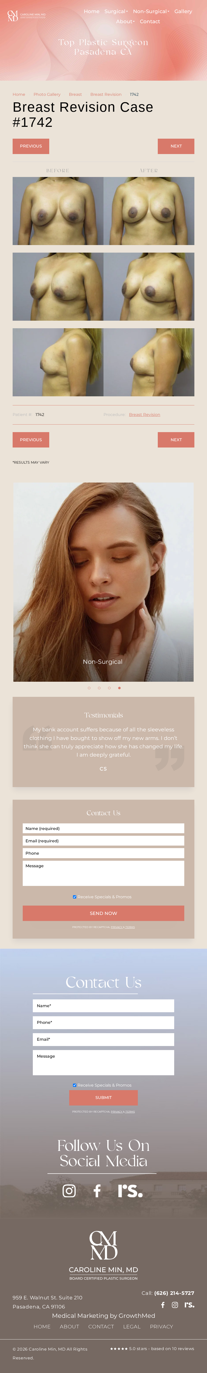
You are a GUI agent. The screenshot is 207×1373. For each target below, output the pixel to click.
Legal (132, 1326)
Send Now (103, 913)
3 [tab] (109, 688)
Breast (75, 94)
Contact (150, 21)
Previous (31, 146)
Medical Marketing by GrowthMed (103, 1315)
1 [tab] (89, 688)
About (124, 21)
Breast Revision (106, 94)
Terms (130, 927)
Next (176, 146)
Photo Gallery (47, 94)
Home (91, 11)
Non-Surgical (150, 11)
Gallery (183, 11)
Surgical (115, 11)
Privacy (117, 927)
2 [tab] (99, 688)
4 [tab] (119, 688)
